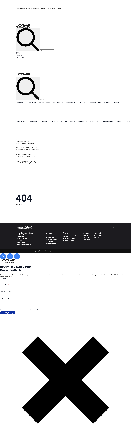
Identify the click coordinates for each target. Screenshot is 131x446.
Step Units (107, 102)
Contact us (19, 55)
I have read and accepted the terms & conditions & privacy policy (20, 309)
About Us (18, 52)
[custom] (3, 256)
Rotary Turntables (33, 121)
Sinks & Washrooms (58, 102)
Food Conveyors (21, 102)
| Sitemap (57, 251)
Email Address (4, 284)
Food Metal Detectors (44, 102)
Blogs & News (20, 54)
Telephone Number (5, 291)
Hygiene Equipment (70, 102)
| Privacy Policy (50, 251)
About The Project (6, 298)
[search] (28, 39)
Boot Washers (32, 102)
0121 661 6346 (20, 57)
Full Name (3, 278)
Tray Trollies (116, 102)
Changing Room (82, 102)
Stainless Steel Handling (95, 102)
